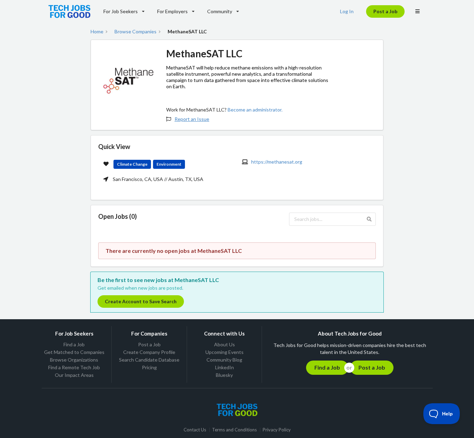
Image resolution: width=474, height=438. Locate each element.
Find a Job (74, 344)
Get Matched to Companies (74, 352)
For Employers (172, 11)
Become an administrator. (255, 110)
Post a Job (385, 11)
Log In (347, 11)
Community (219, 11)
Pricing (149, 367)
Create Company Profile (149, 352)
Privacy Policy (277, 430)
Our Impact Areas (74, 375)
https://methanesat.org (276, 162)
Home (97, 31)
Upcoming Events (224, 352)
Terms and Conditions (234, 430)
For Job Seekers (120, 11)
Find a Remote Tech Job (74, 367)
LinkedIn (224, 367)
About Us (224, 344)
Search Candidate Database (149, 360)
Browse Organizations (74, 360)
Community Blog (224, 360)
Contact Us (195, 430)
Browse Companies (135, 31)
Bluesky (224, 375)
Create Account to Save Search (141, 301)
